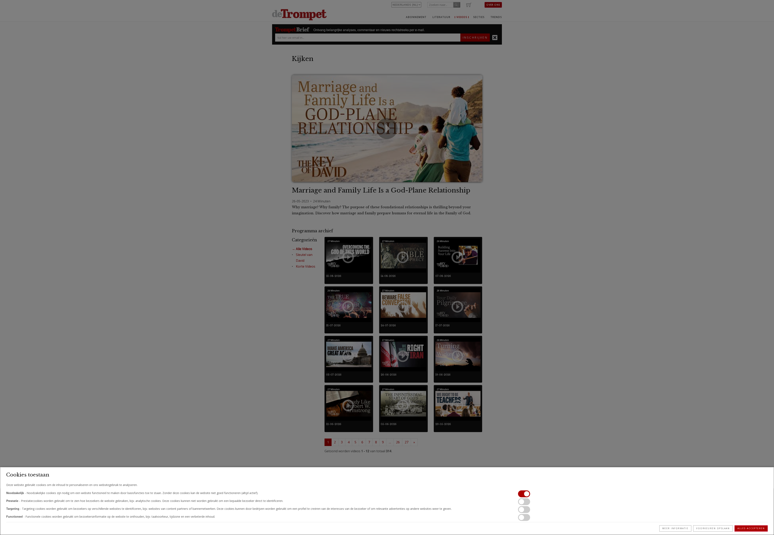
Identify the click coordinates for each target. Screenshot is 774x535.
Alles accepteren (751, 528)
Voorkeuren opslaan (713, 528)
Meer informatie (675, 528)
